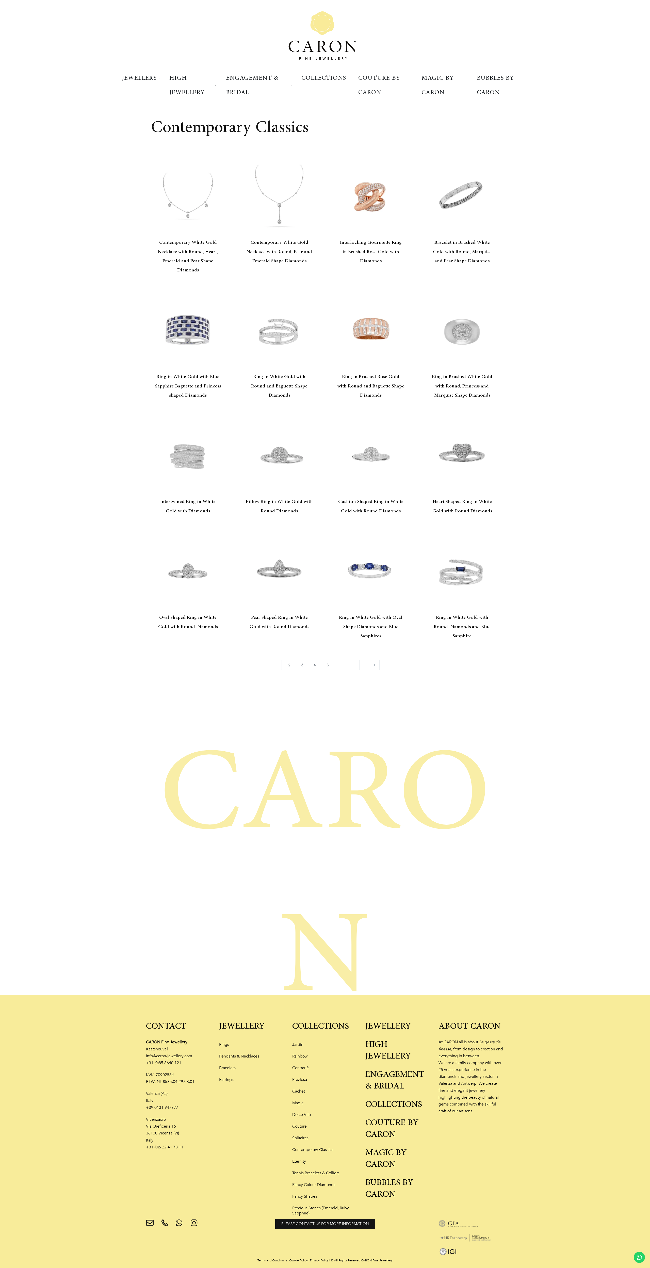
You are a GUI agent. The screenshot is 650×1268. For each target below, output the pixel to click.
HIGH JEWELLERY (388, 1050)
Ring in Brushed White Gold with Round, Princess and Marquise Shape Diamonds (462, 386)
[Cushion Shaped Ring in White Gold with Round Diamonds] (370, 455)
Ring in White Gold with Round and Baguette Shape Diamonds (279, 386)
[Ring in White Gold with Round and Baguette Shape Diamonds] (279, 330)
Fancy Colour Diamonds (313, 1185)
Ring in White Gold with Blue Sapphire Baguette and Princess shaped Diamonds (188, 386)
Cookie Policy (298, 1260)
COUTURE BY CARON (392, 1128)
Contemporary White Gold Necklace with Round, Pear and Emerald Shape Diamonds (279, 252)
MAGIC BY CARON (386, 1158)
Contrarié (300, 1068)
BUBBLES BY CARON (389, 1188)
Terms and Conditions (272, 1260)
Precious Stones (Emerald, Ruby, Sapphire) (321, 1210)
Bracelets (227, 1068)
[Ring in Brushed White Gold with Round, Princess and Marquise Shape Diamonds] (462, 330)
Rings (224, 1044)
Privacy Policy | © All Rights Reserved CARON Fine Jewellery (351, 1260)
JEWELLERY (242, 1026)
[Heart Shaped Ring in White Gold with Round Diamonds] (462, 455)
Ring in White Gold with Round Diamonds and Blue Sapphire (462, 627)
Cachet (298, 1091)
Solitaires (300, 1138)
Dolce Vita (301, 1114)
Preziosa (299, 1079)
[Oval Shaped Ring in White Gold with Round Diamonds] (188, 571)
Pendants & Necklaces (239, 1056)
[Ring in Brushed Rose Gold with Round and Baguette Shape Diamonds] (370, 330)
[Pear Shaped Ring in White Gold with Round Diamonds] (279, 571)
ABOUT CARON (469, 1026)
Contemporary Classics (312, 1149)
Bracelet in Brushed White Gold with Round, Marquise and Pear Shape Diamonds (462, 252)
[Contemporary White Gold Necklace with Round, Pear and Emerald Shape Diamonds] (279, 196)
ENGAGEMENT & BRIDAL (394, 1080)
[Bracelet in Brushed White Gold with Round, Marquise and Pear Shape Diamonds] (462, 196)
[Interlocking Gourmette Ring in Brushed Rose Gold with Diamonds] (370, 196)
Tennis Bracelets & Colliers (315, 1173)
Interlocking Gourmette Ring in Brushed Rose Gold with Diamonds (371, 252)
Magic (297, 1103)
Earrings (226, 1079)
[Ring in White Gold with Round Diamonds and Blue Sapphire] (462, 571)
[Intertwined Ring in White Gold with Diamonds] (188, 455)
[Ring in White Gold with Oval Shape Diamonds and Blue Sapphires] (370, 571)
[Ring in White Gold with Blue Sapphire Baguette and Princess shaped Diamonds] (188, 330)
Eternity (299, 1161)
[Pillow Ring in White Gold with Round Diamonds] (279, 455)
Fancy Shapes (304, 1196)
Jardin (297, 1044)
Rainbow (300, 1056)
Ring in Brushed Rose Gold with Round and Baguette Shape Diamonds (370, 386)
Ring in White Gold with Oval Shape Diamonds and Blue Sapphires (370, 627)
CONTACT (166, 1026)
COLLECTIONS (320, 1026)
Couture (299, 1126)
